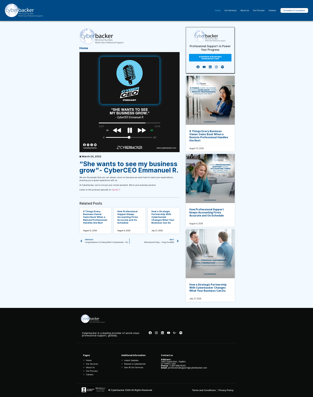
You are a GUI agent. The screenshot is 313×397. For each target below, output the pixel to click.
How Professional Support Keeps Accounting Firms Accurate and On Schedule (127, 217)
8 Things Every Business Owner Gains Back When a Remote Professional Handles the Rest (95, 217)
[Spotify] (222, 67)
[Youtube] (204, 67)
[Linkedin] (210, 67)
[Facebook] (198, 67)
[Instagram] (216, 67)
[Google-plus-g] (175, 333)
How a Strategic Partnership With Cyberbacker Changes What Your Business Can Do (162, 217)
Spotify (115, 189)
